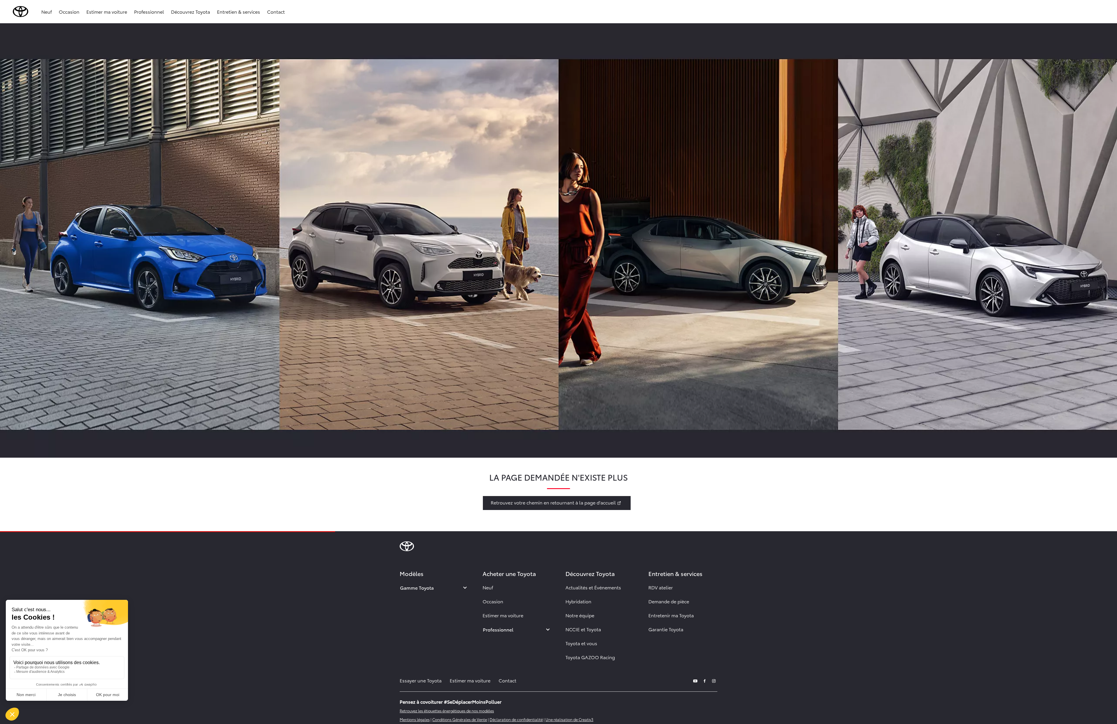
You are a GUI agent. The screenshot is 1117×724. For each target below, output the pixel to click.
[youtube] (695, 680)
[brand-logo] (21, 11)
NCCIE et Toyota (583, 629)
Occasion (69, 11)
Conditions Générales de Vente (459, 719)
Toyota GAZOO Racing (590, 657)
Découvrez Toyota (190, 11)
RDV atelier (660, 587)
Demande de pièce (668, 601)
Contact (276, 11)
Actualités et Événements (593, 587)
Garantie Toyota (665, 629)
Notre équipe (579, 615)
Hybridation (578, 601)
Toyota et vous (581, 643)
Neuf (46, 11)
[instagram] (713, 680)
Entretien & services (238, 11)
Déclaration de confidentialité (516, 719)
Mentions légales (415, 719)
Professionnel (149, 11)
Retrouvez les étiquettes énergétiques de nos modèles (447, 710)
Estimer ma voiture (106, 11)
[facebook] (704, 680)
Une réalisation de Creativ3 (569, 719)
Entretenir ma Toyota (671, 615)
